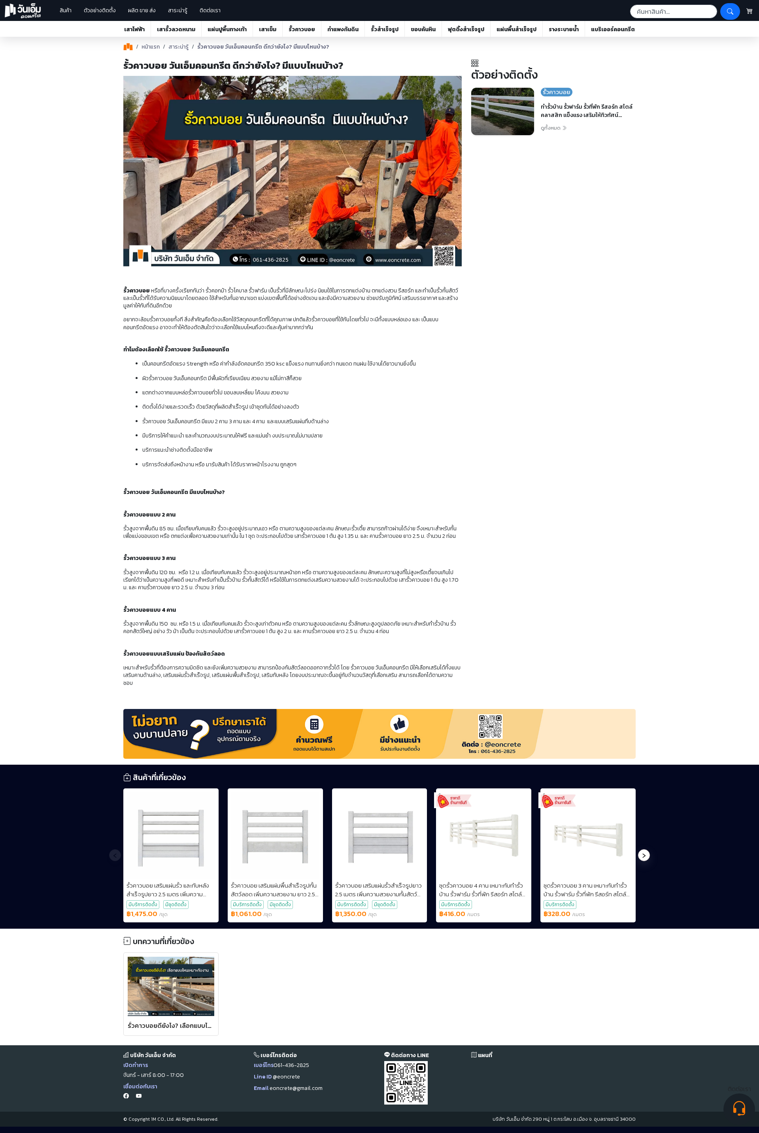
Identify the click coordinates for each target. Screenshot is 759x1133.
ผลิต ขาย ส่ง (142, 10)
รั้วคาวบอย (302, 29)
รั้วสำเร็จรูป (384, 29)
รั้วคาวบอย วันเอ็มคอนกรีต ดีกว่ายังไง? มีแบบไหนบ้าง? (263, 47)
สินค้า (63, 10)
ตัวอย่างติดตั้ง (100, 10)
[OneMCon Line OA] (406, 1082)
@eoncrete (286, 1077)
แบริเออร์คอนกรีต (613, 29)
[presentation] (115, 855)
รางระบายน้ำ (564, 29)
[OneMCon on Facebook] (126, 1096)
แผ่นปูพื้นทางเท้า (227, 29)
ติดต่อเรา (210, 10)
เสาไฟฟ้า (134, 29)
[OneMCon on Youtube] (139, 1096)
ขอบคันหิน (423, 29)
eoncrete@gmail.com (296, 1088)
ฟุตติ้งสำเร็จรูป (466, 29)
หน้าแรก (151, 47)
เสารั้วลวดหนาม (176, 29)
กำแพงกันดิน (343, 29)
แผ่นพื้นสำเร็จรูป (516, 29)
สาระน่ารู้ (177, 10)
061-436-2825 (291, 1065)
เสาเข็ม (267, 29)
